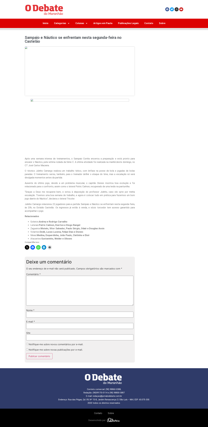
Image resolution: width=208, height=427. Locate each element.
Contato (148, 23)
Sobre (162, 23)
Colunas (79, 23)
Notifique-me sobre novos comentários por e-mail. (56, 344)
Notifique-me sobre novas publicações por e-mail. (56, 350)
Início (45, 23)
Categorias (60, 23)
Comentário (33, 274)
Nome (30, 310)
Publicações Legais (128, 23)
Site (28, 333)
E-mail (30, 321)
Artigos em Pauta (102, 23)
